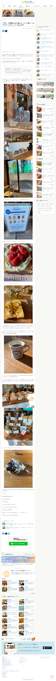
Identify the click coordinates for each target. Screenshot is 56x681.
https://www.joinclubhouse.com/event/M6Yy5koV (11, 58)
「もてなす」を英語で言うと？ (45, 70)
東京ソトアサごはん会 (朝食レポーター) (28, 28)
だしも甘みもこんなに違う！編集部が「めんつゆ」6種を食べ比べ (46, 63)
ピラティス (49, 206)
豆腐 (51, 208)
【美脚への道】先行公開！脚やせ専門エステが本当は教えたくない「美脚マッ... (46, 55)
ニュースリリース (5, 676)
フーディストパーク (23, 659)
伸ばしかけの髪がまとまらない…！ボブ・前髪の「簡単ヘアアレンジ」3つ (46, 38)
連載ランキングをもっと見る (49, 101)
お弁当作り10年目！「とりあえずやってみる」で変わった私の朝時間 (47, 75)
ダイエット (43, 206)
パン (43, 210)
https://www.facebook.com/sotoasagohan (10, 515)
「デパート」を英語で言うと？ (45, 58)
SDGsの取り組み (4, 677)
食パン (39, 206)
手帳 (46, 210)
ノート (50, 210)
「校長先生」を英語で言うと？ (45, 51)
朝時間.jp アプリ (4, 659)
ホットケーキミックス (41, 208)
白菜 (48, 208)
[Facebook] (3, 31)
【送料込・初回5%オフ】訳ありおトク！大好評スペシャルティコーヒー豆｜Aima (47, 47)
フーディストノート (23, 658)
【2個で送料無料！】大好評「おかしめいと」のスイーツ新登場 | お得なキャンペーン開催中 (47, 42)
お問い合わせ (4, 668)
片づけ (39, 212)
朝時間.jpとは (4, 657)
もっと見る (32, 593)
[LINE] (9, 534)
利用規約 (3, 667)
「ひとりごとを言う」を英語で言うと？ (47, 66)
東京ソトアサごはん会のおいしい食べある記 (14, 26)
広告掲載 (3, 675)
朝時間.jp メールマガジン (6, 658)
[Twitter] (6, 31)
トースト (39, 210)
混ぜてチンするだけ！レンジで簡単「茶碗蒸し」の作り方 (46, 34)
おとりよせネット (22, 657)
